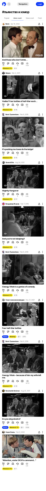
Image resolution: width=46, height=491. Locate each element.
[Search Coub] (9, 4)
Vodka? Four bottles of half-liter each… (19, 101)
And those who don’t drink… (15, 60)
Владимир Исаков (12, 204)
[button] (3, 63)
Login (40, 4)
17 (15, 199)
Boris (7, 24)
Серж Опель (10, 432)
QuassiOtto (10, 162)
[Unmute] (5, 55)
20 (27, 427)
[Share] (39, 24)
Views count (30, 18)
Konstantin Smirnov (13, 391)
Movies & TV (7, 68)
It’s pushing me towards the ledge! (17, 149)
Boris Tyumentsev (12, 114)
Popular (6, 18)
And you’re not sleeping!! (13, 239)
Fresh (40, 18)
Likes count (17, 18)
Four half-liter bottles (11, 328)
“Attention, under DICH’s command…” (19, 460)
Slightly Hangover (10, 191)
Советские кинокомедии (15, 300)
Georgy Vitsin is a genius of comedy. (18, 287)
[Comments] (13, 63)
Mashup (12, 336)
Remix (5, 336)
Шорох (8, 73)
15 (15, 110)
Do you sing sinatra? (11, 419)
